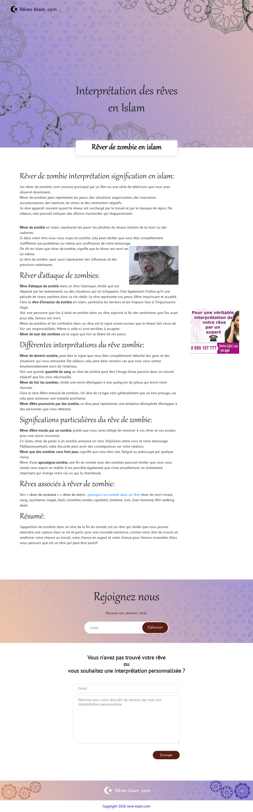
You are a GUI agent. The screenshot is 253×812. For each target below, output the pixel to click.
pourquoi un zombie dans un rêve (114, 494)
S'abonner (155, 627)
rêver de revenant (42, 494)
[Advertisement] (126, 55)
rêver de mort (73, 494)
